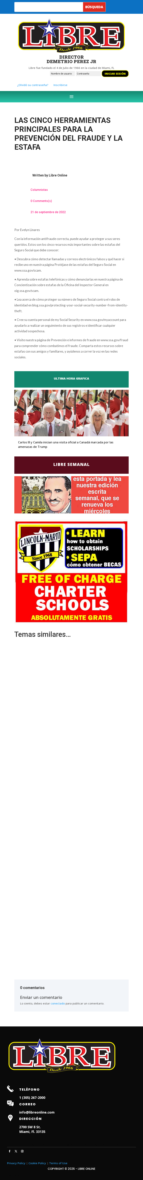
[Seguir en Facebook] (9, 1151)
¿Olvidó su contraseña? (32, 85)
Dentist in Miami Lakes (103, 1144)
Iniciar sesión (115, 73)
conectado (58, 1003)
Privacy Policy (16, 1163)
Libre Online (58, 175)
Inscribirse (60, 85)
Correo (27, 1104)
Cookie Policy (37, 1163)
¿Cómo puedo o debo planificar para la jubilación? (49, 650)
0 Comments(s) (41, 201)
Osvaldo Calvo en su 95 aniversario (39, 827)
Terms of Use (58, 1163)
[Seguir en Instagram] (22, 1151)
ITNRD (23, 1175)
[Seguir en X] (15, 1151)
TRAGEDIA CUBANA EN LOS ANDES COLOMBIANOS (49, 936)
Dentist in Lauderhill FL (51, 1144)
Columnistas (39, 190)
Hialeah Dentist (24, 1144)
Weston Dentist (77, 1144)
